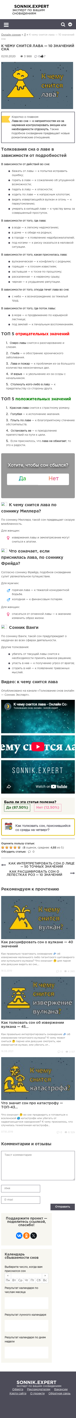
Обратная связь (60, 1393)
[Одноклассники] (26, 1236)
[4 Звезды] (15, 847)
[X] (33, 1236)
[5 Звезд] (20, 847)
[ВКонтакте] (19, 1236)
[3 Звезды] (11, 847)
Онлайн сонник (11, 35)
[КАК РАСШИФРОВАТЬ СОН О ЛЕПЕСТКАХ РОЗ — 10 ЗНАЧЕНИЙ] (72, 873)
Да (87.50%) (17, 807)
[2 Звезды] (7, 847)
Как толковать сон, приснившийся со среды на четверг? (42, 827)
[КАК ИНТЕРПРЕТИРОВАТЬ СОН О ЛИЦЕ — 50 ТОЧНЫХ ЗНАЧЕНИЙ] (3, 865)
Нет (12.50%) (47, 807)
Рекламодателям (38, 1389)
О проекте (37, 1393)
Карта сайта (18, 1393)
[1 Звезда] (3, 847)
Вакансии (61, 1389)
